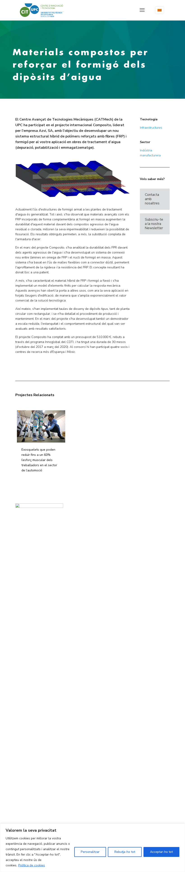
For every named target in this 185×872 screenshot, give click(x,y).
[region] (92, 848)
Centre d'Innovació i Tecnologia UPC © (91, 510)
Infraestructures (151, 128)
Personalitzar (90, 852)
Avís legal (75, 515)
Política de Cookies (80, 524)
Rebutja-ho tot (124, 852)
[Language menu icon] (159, 10)
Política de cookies (31, 865)
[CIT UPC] (42, 10)
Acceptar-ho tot (161, 852)
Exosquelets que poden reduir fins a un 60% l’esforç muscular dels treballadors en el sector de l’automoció (39, 460)
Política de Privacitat (81, 520)
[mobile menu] (142, 10)
